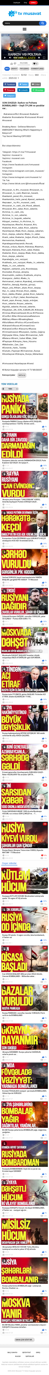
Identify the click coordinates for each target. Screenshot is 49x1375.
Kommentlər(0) (37, 69)
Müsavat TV (20, 1371)
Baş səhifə (12, 1352)
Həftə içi (22, 375)
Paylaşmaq (24, 69)
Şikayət (14, 69)
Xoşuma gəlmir (15, 63)
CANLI (33, 3)
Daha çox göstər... (24, 1340)
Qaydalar (30, 1356)
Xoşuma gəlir (11, 63)
